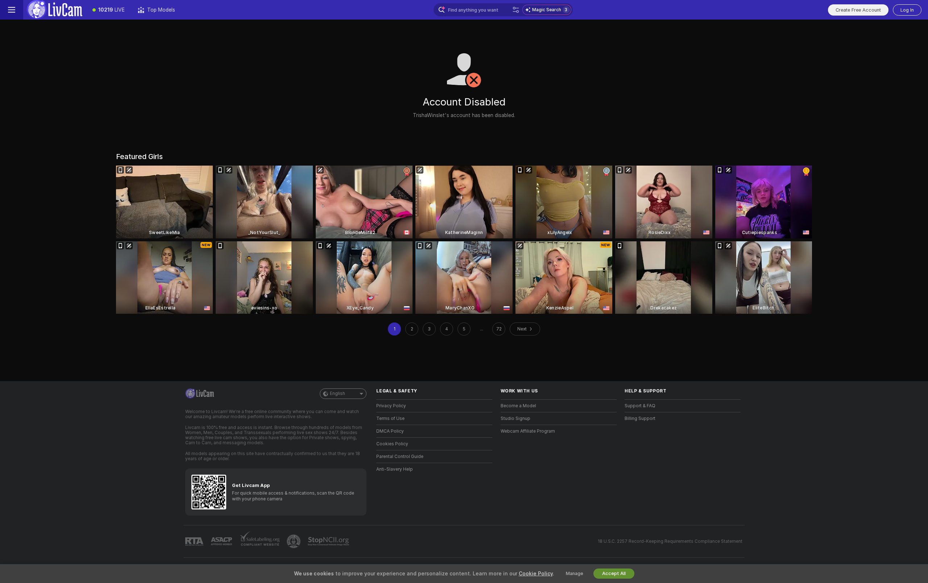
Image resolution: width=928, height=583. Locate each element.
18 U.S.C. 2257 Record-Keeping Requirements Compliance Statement (670, 541)
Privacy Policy (391, 405)
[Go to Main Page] (54, 10)
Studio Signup (515, 418)
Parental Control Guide (399, 456)
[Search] (516, 10)
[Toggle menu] (11, 10)
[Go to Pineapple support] (294, 541)
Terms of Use (390, 418)
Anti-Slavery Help (394, 469)
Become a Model (518, 405)
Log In (907, 10)
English (337, 393)
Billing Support (640, 418)
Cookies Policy (392, 443)
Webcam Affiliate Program (528, 431)
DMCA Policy (390, 431)
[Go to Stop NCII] (329, 541)
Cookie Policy (536, 573)
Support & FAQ (640, 405)
